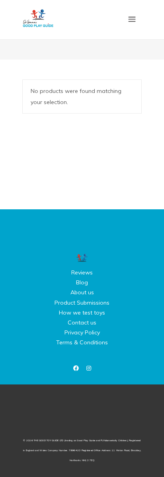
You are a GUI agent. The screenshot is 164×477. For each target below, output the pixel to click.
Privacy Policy (82, 332)
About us (82, 292)
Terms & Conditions (82, 342)
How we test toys (82, 312)
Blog (82, 282)
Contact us (82, 322)
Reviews (82, 272)
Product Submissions (82, 302)
